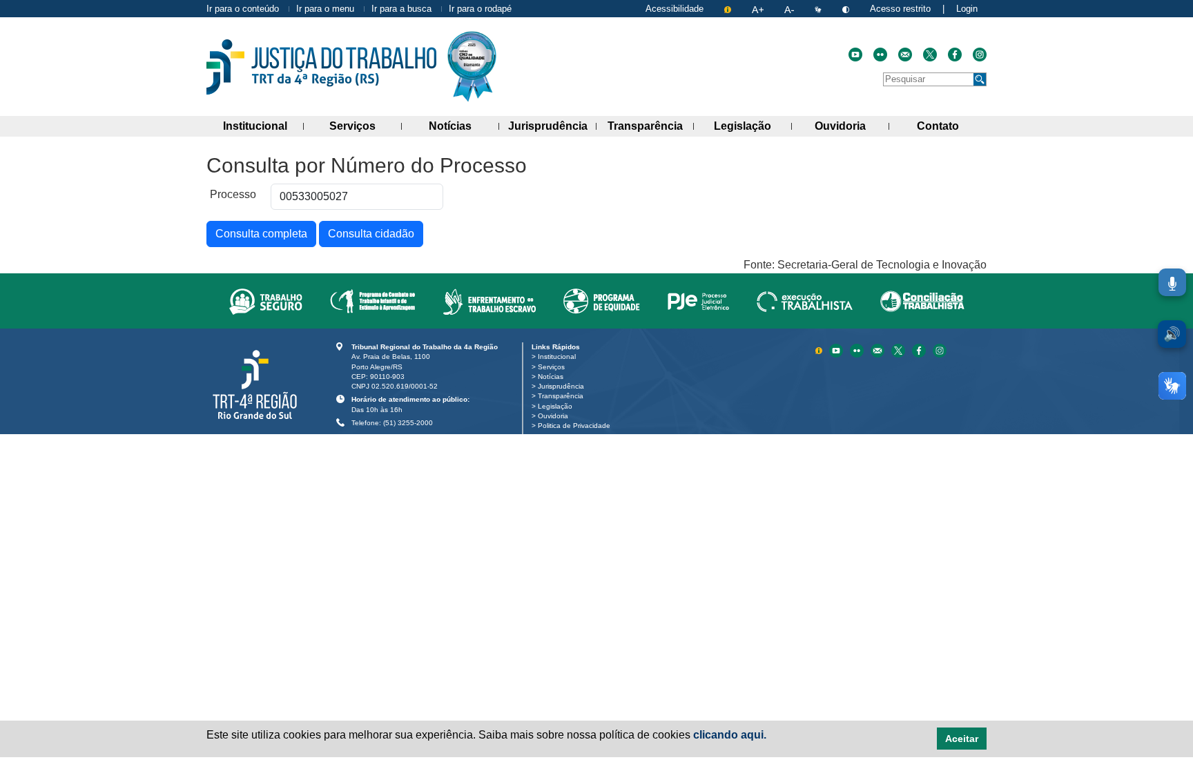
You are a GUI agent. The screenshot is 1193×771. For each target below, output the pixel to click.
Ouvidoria (852, 125)
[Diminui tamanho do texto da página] (790, 8)
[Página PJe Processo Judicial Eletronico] (698, 301)
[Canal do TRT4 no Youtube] (855, 54)
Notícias (464, 125)
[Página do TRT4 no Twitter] (930, 54)
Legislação (752, 125)
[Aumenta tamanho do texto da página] (759, 8)
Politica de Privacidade (576, 425)
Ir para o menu (325, 8)
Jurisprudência (552, 125)
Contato (952, 125)
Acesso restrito (900, 8)
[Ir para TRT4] (321, 67)
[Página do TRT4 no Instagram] (980, 54)
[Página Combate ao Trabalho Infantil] (372, 301)
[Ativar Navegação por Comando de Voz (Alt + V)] (1172, 282)
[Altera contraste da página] (847, 8)
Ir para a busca (401, 8)
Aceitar (961, 738)
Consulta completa (261, 234)
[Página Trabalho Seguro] (265, 301)
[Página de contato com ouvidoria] (905, 54)
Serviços (365, 125)
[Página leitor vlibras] (819, 8)
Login (967, 8)
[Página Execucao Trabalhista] (805, 301)
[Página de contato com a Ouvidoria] (879, 349)
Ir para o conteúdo (242, 8)
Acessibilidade (675, 8)
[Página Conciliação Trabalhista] (922, 301)
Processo (233, 194)
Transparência (651, 125)
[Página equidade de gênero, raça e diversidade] (601, 301)
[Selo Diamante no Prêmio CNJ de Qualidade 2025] (471, 66)
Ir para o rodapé (480, 8)
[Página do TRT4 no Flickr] (880, 54)
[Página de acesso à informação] (729, 8)
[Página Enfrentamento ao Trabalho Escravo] (489, 301)
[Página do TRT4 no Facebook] (955, 54)
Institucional (263, 125)
